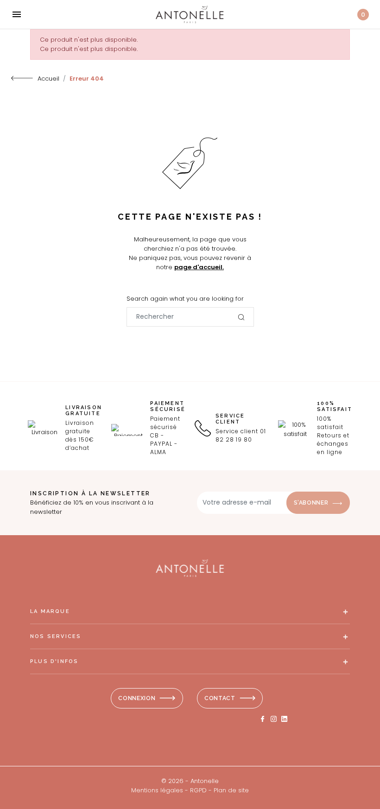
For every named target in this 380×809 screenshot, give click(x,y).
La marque (50, 611)
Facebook (263, 719)
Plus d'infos (54, 661)
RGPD (198, 790)
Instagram (274, 719)
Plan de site (231, 790)
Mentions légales (157, 790)
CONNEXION (136, 698)
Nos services (55, 636)
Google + (284, 719)
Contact (219, 698)
